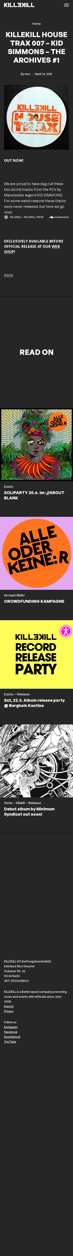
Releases (23, 694)
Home (36, 23)
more (8, 275)
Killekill (20, 802)
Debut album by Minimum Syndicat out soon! (29, 811)
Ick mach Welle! (14, 595)
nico (27, 74)
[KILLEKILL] (19, 5)
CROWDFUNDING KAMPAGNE (34, 601)
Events (8, 486)
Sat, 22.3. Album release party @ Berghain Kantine (34, 703)
